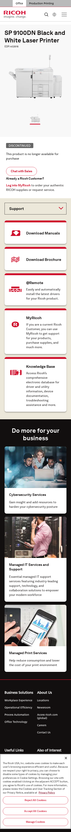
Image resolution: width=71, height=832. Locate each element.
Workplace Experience (18, 700)
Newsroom (43, 707)
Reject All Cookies (35, 800)
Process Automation (17, 714)
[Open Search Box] (46, 14)
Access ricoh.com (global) (47, 716)
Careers (41, 725)
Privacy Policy (47, 792)
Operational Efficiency (18, 707)
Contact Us (43, 732)
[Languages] (54, 14)
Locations (43, 700)
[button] (33, 116)
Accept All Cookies (35, 811)
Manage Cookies (35, 821)
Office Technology (16, 722)
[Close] (66, 758)
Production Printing (41, 3)
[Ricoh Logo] (15, 14)
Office (19, 3)
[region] (35, 791)
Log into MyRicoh (18, 185)
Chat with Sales (21, 171)
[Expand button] (32, 208)
